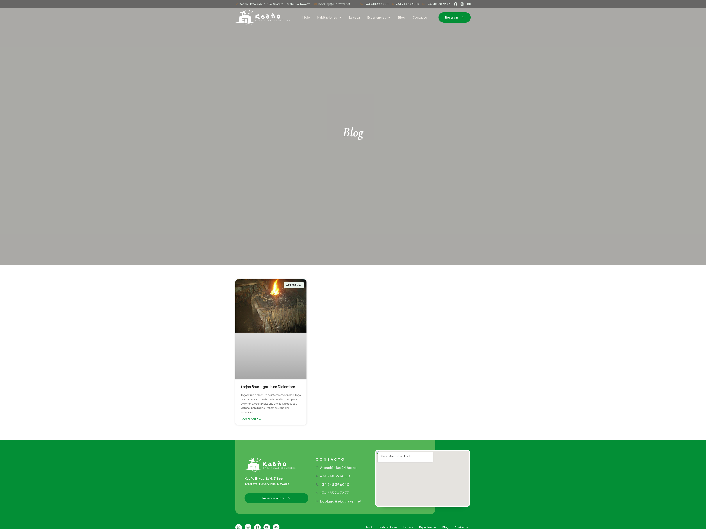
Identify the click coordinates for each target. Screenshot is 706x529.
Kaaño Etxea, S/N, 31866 (264, 478)
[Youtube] (469, 4)
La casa (354, 17)
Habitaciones (327, 17)
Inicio (306, 17)
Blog (401, 17)
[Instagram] (462, 4)
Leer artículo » (251, 419)
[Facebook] (455, 4)
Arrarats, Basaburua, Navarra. (267, 484)
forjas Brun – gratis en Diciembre (268, 386)
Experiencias (376, 17)
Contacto (420, 17)
